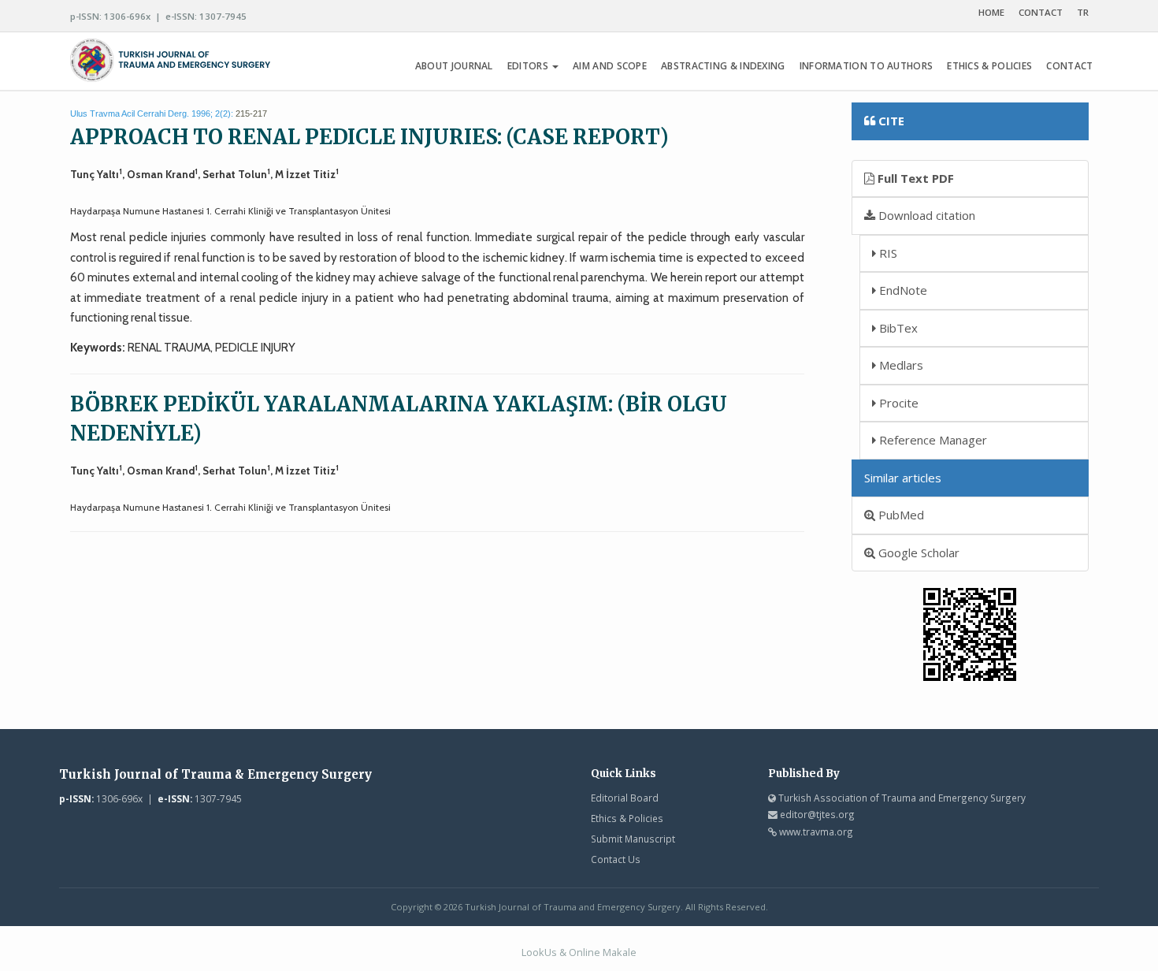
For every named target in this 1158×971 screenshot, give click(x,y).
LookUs (539, 952)
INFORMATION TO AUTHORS (866, 66)
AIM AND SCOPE (610, 66)
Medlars (899, 365)
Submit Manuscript (633, 838)
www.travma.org (816, 831)
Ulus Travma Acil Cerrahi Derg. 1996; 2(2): (151, 113)
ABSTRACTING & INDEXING (723, 66)
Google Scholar (917, 552)
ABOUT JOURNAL (454, 66)
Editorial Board (625, 797)
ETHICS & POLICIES (989, 66)
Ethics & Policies (627, 818)
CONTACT (1041, 12)
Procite (897, 403)
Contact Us (615, 859)
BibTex (897, 328)
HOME (991, 12)
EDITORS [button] (529, 66)
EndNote (901, 290)
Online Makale (603, 952)
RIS (886, 253)
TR (1083, 12)
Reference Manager (931, 440)
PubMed (899, 515)
